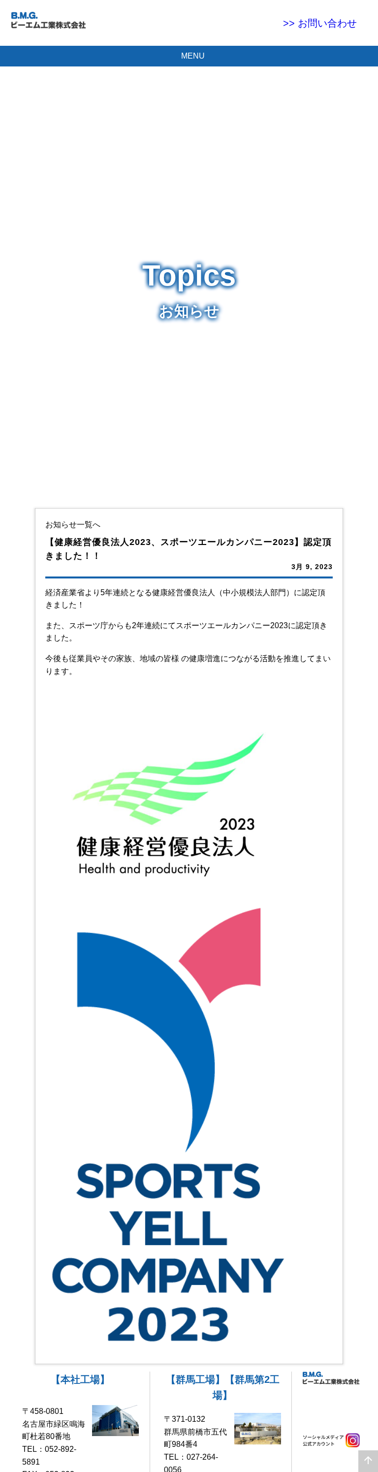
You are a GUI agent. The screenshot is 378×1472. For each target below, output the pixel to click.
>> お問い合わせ (325, 23)
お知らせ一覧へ (72, 524)
